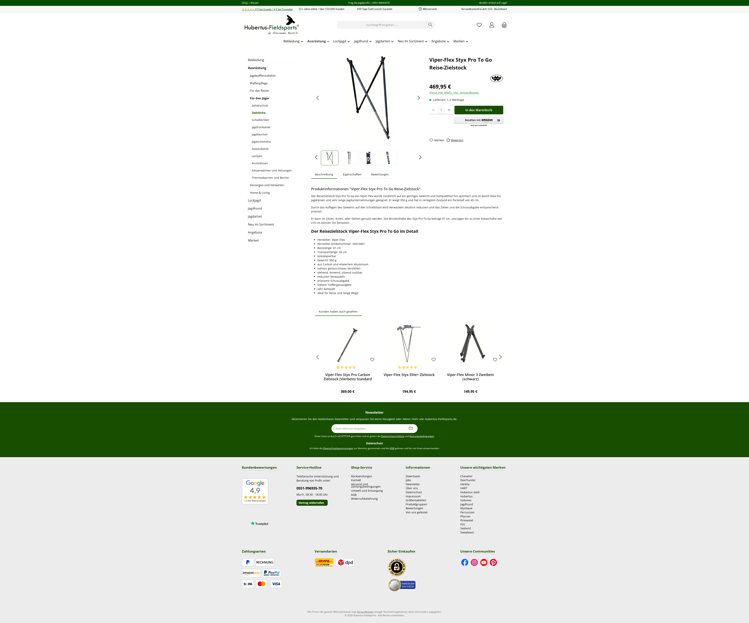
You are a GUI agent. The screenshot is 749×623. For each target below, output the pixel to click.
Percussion (467, 512)
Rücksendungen (361, 476)
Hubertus (466, 496)
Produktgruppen (416, 504)
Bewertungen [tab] (380, 174)
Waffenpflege (259, 83)
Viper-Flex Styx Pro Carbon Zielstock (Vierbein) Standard (348, 376)
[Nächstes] (419, 98)
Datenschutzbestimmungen (338, 448)
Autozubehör (260, 149)
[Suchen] (430, 25)
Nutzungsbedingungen (421, 436)
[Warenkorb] (503, 25)
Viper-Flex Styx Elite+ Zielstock (409, 374)
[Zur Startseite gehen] (271, 24)
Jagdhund (255, 208)
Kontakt (356, 480)
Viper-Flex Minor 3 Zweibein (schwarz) (470, 376)
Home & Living (260, 193)
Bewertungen (414, 508)
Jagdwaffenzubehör (263, 75)
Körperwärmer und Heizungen (272, 170)
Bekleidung (256, 60)
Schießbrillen (260, 120)
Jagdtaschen (260, 134)
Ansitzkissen (260, 163)
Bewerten (457, 140)
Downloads (413, 476)
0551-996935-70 (309, 488)
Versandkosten (365, 611)
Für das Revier (259, 90)
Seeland (465, 528)
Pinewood (466, 520)
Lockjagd (254, 200)
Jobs (408, 480)
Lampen (257, 156)
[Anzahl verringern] (433, 110)
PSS (462, 524)
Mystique (466, 508)
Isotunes (465, 500)
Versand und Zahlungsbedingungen (366, 485)
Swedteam (467, 532)
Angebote (255, 232)
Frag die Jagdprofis (359, 2)
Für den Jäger (259, 98)
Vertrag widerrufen (311, 503)
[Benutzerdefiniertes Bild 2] (402, 584)
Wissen (254, 2)
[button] (478, 122)
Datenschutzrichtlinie (392, 436)
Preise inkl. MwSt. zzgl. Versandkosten (454, 92)
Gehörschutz (260, 105)
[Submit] (411, 428)
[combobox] (381, 25)
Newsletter (413, 484)
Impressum (413, 496)
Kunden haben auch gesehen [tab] (338, 311)
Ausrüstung (257, 68)
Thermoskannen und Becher (270, 178)
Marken (253, 240)
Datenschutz (414, 492)
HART (463, 488)
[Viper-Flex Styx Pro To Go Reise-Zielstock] (368, 98)
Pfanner (465, 516)
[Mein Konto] (491, 25)
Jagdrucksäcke (261, 127)
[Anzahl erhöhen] (449, 110)
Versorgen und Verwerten (267, 185)
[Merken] (372, 360)
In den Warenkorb (478, 110)
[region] (368, 110)
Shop (245, 2)
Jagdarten (255, 216)
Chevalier (466, 476)
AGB (392, 448)
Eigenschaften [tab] (352, 174)
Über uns (412, 488)
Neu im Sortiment (261, 224)
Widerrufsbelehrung (364, 498)
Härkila (464, 484)
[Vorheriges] (318, 98)
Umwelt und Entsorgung (367, 490)
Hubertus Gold (469, 492)
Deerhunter (468, 480)
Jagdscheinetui (261, 141)
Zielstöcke (258, 113)
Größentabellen (416, 500)
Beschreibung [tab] (324, 174)
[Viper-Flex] (496, 78)
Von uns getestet (417, 512)
